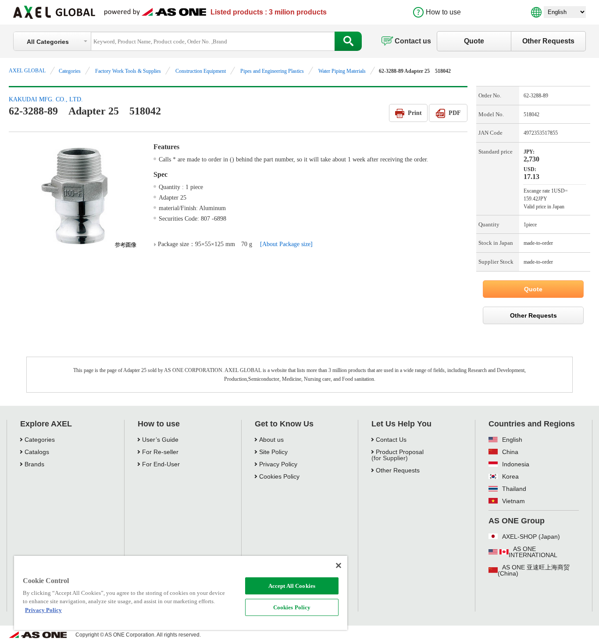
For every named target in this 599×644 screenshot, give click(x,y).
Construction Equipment (200, 71)
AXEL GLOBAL (27, 71)
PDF (455, 113)
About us (271, 439)
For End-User (161, 464)
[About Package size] (286, 244)
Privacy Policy (278, 464)
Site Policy (273, 451)
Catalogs (37, 451)
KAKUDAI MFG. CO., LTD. (46, 99)
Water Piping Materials (342, 71)
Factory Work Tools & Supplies (128, 71)
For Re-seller (160, 451)
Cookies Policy (292, 607)
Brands (34, 464)
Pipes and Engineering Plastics (272, 71)
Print (415, 113)
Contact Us (391, 439)
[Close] (338, 565)
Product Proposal (400, 451)
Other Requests (548, 41)
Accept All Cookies (291, 586)
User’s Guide (160, 439)
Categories (70, 71)
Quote (474, 41)
